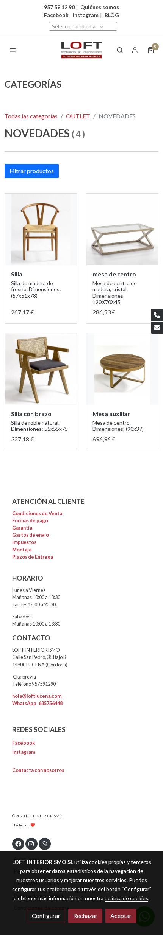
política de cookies (126, 898)
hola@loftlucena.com (36, 696)
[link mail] (157, 328)
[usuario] (135, 50)
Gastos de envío (30, 535)
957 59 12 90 (59, 7)
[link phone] (157, 315)
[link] (81, 50)
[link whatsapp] (44, 843)
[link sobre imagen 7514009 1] (122, 229)
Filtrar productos (31, 170)
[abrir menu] (13, 50)
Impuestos (24, 542)
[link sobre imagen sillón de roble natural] (41, 229)
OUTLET (78, 116)
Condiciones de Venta (37, 513)
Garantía (22, 528)
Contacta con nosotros (38, 770)
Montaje (22, 550)
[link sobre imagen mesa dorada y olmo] (122, 369)
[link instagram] (31, 843)
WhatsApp (37, 703)
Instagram (86, 15)
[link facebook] (18, 843)
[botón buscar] (120, 50)
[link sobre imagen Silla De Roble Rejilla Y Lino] (41, 369)
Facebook (23, 743)
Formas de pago (30, 520)
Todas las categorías (31, 116)
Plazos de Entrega (32, 557)
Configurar (46, 915)
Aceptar (121, 915)
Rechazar (85, 915)
